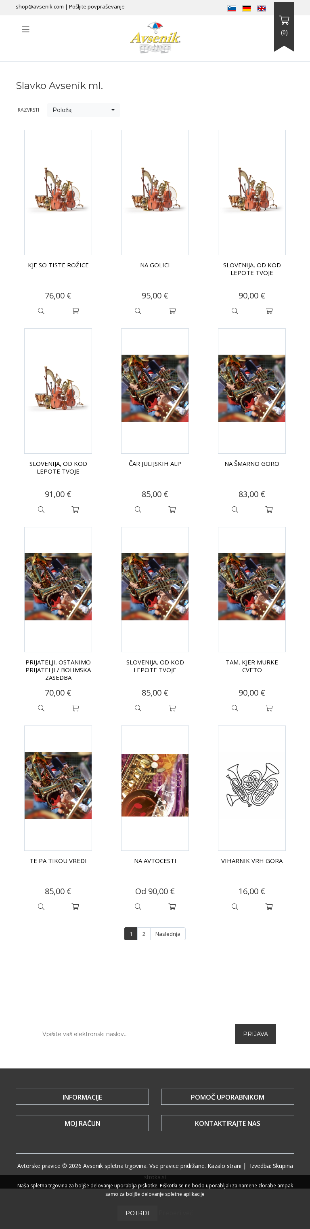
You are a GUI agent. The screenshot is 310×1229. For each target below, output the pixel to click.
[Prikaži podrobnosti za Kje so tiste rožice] (58, 192)
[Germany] (246, 7)
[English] (261, 7)
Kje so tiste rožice (58, 265)
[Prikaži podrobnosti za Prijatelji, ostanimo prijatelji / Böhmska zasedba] (58, 589)
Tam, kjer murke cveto (252, 666)
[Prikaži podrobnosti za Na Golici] (155, 192)
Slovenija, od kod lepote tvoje (252, 269)
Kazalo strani (224, 1166)
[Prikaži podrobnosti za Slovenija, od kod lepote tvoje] (252, 192)
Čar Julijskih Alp (155, 463)
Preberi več (176, 1212)
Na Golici (155, 265)
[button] (83, 110)
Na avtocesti (155, 861)
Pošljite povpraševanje (97, 6)
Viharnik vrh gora (252, 861)
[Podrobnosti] (41, 310)
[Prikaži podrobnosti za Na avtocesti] (155, 788)
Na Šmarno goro (251, 463)
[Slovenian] (231, 7)
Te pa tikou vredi (58, 861)
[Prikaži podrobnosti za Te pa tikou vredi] (58, 788)
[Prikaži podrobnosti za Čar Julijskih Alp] (155, 391)
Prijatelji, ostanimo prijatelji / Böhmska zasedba (58, 669)
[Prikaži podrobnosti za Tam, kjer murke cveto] (252, 589)
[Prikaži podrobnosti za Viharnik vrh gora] (252, 788)
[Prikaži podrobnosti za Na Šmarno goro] (252, 391)
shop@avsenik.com (40, 6)
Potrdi (137, 1213)
